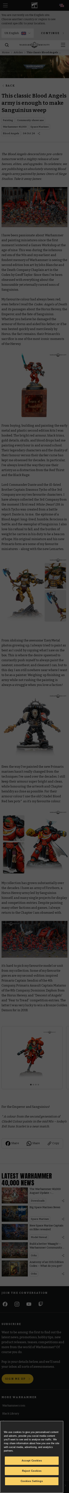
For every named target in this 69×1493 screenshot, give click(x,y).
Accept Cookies (32, 1460)
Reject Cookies (31, 1470)
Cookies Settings (32, 1481)
